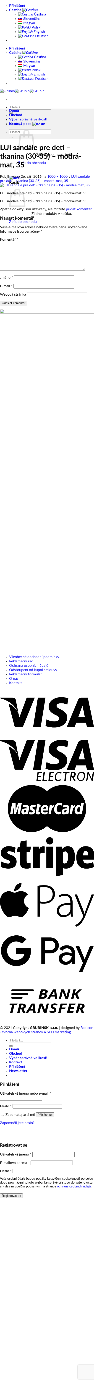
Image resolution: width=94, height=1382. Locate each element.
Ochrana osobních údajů (28, 665)
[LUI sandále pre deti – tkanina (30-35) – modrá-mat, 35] (45, 185)
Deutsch (41, 36)
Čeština (15, 10)
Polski (36, 27)
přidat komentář (79, 209)
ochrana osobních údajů (74, 1186)
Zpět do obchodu (32, 163)
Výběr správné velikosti (28, 119)
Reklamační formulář (25, 674)
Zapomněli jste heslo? (17, 1123)
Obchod (15, 115)
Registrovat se (11, 1195)
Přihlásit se (45, 1115)
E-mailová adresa (15, 1163)
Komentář (9, 239)
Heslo (6, 1106)
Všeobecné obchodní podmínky (34, 657)
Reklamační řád (21, 661)
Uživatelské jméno (15, 1154)
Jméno (6, 277)
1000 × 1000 (57, 176)
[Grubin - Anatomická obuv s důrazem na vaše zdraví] (22, 91)
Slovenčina (31, 19)
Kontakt (15, 123)
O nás (13, 678)
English (39, 32)
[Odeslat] (11, 137)
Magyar (28, 23)
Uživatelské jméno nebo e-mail (25, 1093)
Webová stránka (13, 294)
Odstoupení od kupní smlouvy (33, 670)
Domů (14, 110)
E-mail (6, 286)
